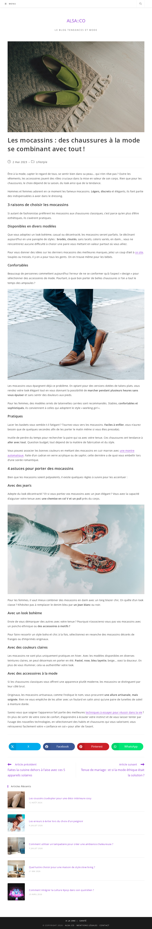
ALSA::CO (76, 21)
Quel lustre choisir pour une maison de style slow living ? (62, 867)
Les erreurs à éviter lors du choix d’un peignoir (56, 821)
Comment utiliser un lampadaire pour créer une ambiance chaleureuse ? (71, 844)
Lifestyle (41, 162)
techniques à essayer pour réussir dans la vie (114, 712)
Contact (104, 925)
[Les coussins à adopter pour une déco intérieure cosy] (16, 799)
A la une (71, 920)
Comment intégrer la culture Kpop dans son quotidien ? (61, 890)
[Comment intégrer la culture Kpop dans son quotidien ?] (16, 891)
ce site (139, 252)
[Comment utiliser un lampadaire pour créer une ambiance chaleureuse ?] (16, 845)
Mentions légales (87, 925)
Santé (83, 920)
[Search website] (140, 4)
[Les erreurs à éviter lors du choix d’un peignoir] (16, 823)
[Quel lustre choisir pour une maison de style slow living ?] (16, 868)
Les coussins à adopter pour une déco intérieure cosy (60, 798)
